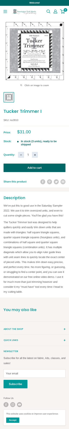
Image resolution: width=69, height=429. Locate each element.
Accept (12, 420)
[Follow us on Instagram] (12, 404)
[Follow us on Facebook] (6, 404)
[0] (62, 11)
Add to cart (34, 167)
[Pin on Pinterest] (49, 181)
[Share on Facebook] (42, 181)
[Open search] (48, 11)
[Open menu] (5, 11)
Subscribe (15, 383)
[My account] (55, 11)
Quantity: (9, 154)
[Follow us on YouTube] (19, 404)
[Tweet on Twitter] (56, 181)
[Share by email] (63, 181)
